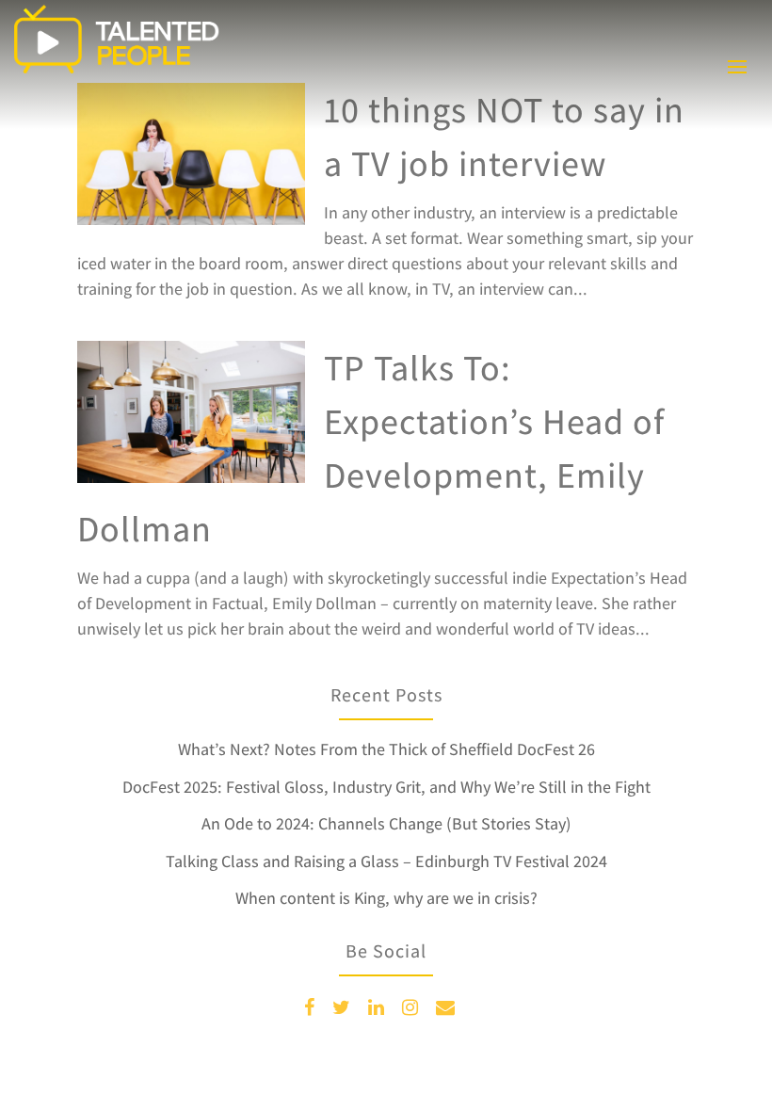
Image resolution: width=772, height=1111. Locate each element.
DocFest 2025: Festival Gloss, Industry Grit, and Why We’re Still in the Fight (386, 786)
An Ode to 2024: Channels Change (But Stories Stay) (386, 823)
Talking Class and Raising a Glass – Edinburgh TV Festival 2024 (386, 861)
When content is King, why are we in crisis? (386, 898)
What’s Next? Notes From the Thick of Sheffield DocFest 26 (386, 749)
